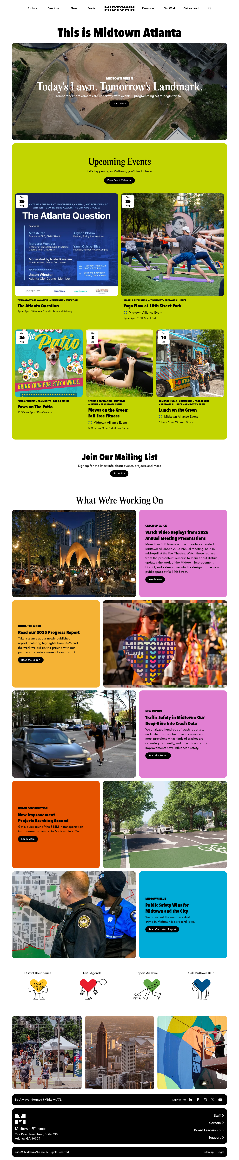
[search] (210, 8)
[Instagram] (205, 1099)
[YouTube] (220, 1099)
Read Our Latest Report (162, 929)
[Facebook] (198, 1099)
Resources (148, 8)
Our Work (169, 8)
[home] (119, 8)
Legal (221, 1152)
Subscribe (119, 473)
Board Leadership (207, 1130)
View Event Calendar (119, 180)
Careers (215, 1123)
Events (91, 8)
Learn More (119, 103)
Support (214, 1137)
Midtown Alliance (34, 1152)
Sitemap (209, 1152)
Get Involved (191, 8)
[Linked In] (190, 1099)
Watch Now (155, 579)
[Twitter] (213, 1099)
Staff (217, 1115)
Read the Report (30, 659)
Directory (53, 8)
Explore (32, 8)
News (74, 8)
